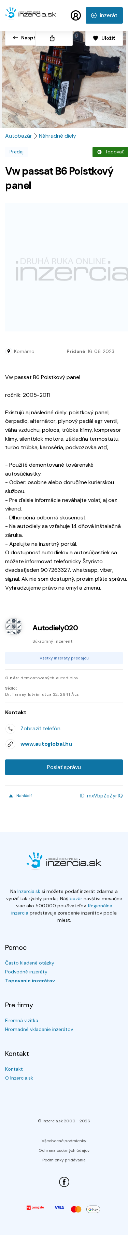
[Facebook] (64, 1182)
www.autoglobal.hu (46, 743)
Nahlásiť (24, 795)
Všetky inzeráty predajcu (64, 658)
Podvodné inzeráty (26, 972)
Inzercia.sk (28, 891)
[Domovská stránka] (30, 16)
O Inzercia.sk (19, 1078)
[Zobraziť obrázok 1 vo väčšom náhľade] (64, 76)
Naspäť (29, 38)
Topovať (114, 152)
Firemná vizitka (21, 1020)
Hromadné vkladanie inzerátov (39, 1029)
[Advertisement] (64, 267)
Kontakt (14, 1069)
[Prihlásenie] (75, 15)
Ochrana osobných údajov (64, 1150)
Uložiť (108, 38)
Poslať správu (64, 767)
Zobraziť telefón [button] (40, 728)
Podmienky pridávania (64, 1160)
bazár (76, 898)
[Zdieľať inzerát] (54, 38)
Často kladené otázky (29, 963)
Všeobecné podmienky (64, 1141)
